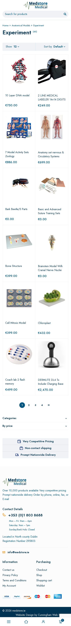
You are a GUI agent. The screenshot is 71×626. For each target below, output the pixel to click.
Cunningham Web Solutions (53, 615)
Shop (39, 575)
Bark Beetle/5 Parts (16, 209)
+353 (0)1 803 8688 (25, 515)
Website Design (25, 615)
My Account (9, 585)
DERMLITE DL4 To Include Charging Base (50, 382)
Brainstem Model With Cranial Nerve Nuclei (50, 268)
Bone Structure (13, 266)
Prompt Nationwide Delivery (38, 455)
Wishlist (40, 585)
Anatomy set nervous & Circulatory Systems (51, 154)
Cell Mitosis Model (15, 323)
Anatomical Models (21, 25)
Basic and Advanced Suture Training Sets (49, 211)
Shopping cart (44, 580)
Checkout (41, 570)
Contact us (8, 570)
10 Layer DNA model (17, 95)
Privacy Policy (10, 575)
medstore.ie (18, 611)
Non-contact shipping (38, 448)
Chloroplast (44, 323)
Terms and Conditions (14, 580)
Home (5, 25)
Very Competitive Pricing (38, 441)
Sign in (43, 621)
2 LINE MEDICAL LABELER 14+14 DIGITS (52, 97)
